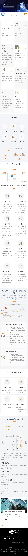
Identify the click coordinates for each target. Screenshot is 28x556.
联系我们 (11, 547)
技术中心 (17, 547)
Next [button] (26, 525)
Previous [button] (2, 525)
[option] (14, 510)
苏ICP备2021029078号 (15, 551)
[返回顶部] (24, 526)
